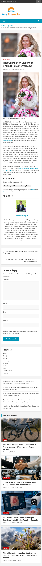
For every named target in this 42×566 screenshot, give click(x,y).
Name (5, 303)
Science (5, 363)
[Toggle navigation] (4, 21)
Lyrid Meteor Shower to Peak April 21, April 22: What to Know (21, 252)
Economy (6, 361)
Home (5, 353)
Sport (4, 368)
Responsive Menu (38, 1)
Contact (5, 373)
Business (6, 477)
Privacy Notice (7, 192)
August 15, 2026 (8, 452)
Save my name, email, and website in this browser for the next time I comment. (20, 332)
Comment (6, 280)
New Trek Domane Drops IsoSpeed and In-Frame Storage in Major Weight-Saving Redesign (20, 447)
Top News (6, 59)
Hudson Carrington (18, 69)
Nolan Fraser (18, 452)
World (5, 358)
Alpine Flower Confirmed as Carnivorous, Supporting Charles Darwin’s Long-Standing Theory (20, 555)
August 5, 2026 (7, 560)
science (6, 548)
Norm (33, 190)
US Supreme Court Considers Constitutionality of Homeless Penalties (21, 260)
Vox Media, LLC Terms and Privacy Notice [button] (17, 186)
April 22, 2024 (7, 69)
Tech (4, 366)
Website (5, 321)
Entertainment (7, 371)
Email (5, 312)
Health (6, 513)
